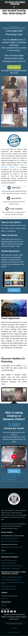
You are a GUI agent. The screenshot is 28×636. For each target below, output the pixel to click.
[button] (14, 67)
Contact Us (3, 605)
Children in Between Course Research (10, 568)
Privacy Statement (14, 632)
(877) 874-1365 (5, 598)
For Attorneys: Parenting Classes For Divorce (12, 577)
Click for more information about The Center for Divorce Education (11, 477)
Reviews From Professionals (8, 553)
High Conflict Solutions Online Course (10, 541)
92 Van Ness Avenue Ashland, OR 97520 (6, 602)
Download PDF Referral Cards (8, 589)
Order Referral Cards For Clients (9, 586)
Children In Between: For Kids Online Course (11, 547)
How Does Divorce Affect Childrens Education (12, 565)
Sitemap (14, 628)
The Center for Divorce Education (15, 3)
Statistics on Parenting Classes (8, 563)
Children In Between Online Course (9, 538)
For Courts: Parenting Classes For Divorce (11, 579)
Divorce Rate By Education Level (9, 560)
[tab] (14, 477)
